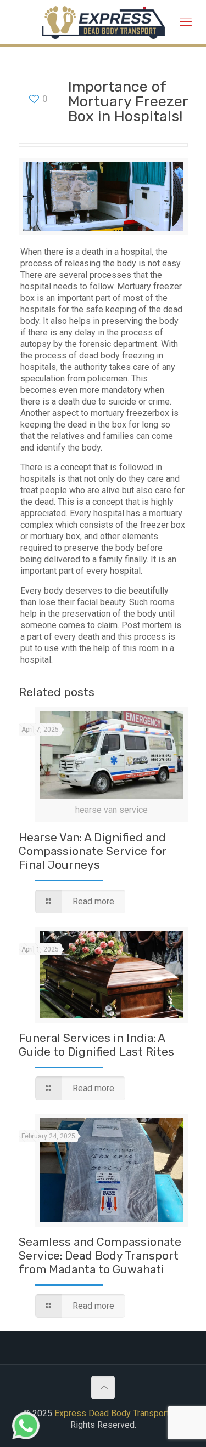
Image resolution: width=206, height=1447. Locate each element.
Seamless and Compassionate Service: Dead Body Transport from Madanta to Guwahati (100, 1255)
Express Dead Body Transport (111, 1413)
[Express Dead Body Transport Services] (103, 21)
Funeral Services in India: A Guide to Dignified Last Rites (96, 1044)
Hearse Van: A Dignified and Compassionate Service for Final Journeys (93, 850)
